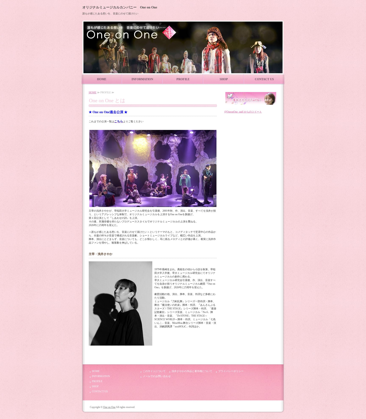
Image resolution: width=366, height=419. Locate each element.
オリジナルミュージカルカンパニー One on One (119, 7)
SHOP (224, 79)
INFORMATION (142, 79)
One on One (109, 407)
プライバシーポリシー (231, 371)
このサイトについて (154, 371)
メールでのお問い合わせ (157, 376)
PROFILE (183, 79)
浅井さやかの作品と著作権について (192, 371)
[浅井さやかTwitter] (250, 103)
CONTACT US (264, 79)
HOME (101, 79)
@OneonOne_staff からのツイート (243, 111)
